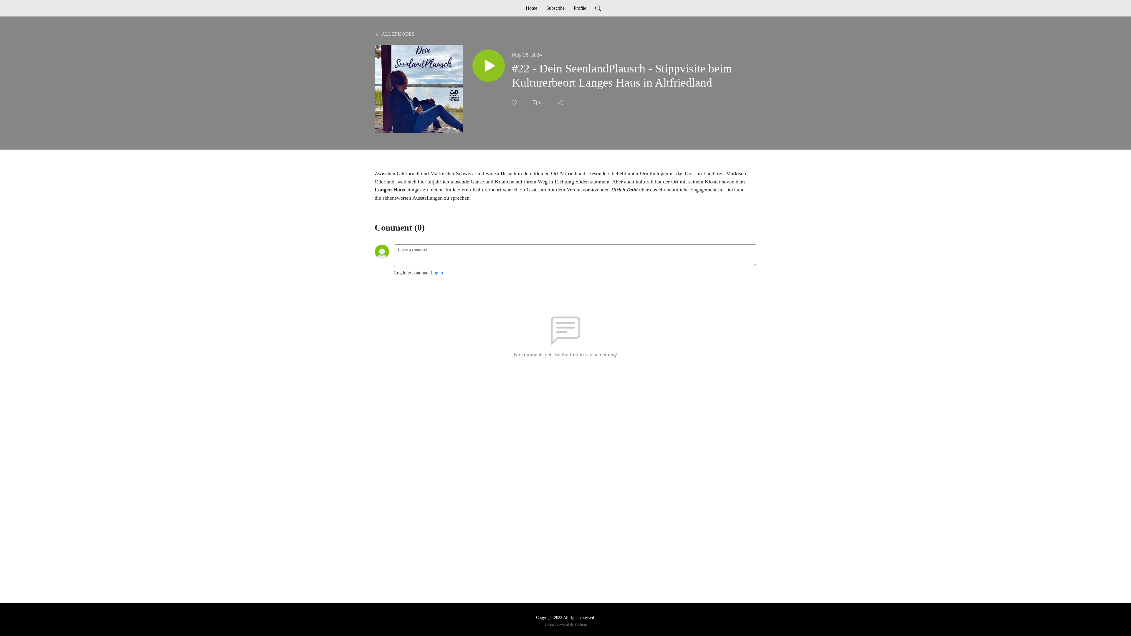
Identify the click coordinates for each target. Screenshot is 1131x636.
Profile (580, 8)
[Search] (598, 8)
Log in (437, 272)
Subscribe (555, 8)
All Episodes (397, 34)
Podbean (581, 624)
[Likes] (514, 103)
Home (531, 8)
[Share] (560, 103)
